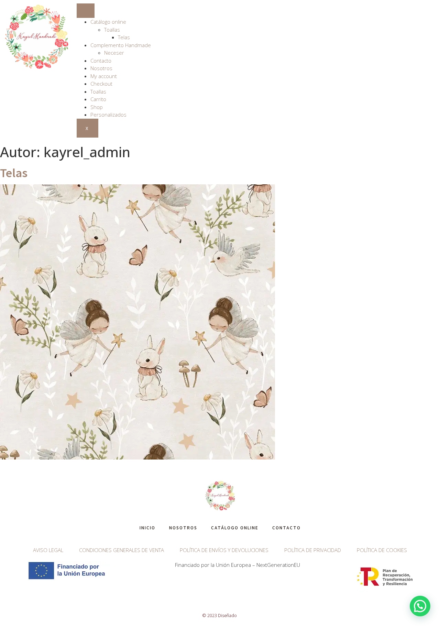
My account (103, 76)
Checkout (101, 83)
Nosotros (101, 68)
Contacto (100, 60)
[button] (420, 606)
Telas (124, 37)
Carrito (98, 99)
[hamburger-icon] (86, 10)
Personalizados (108, 114)
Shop (96, 107)
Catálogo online (108, 21)
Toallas (112, 29)
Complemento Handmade (120, 45)
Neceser (114, 52)
